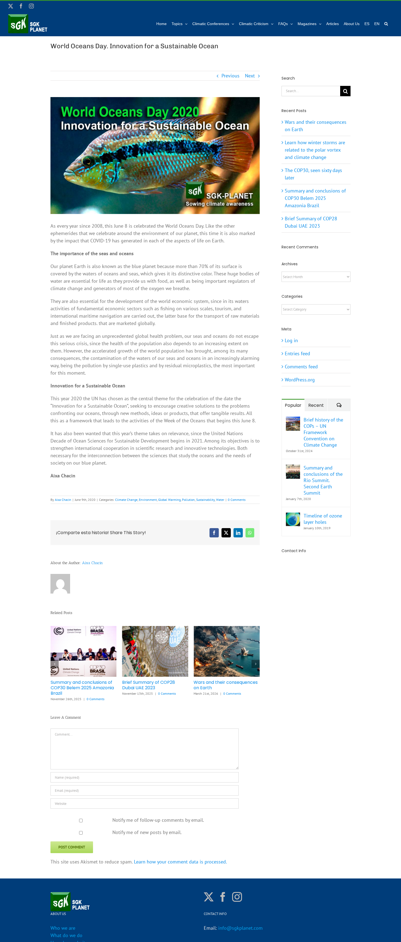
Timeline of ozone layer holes (323, 519)
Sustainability (205, 500)
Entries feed (297, 353)
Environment (148, 500)
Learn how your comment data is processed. (180, 862)
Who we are (62, 928)
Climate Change (126, 500)
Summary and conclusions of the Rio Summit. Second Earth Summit (323, 480)
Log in (291, 340)
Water (220, 500)
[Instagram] (237, 897)
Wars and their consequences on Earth (226, 685)
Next (250, 76)
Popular (293, 405)
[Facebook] (223, 897)
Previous (231, 76)
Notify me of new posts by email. (147, 832)
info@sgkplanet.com (240, 928)
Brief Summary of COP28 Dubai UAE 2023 (148, 685)
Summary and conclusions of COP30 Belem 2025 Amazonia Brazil (82, 687)
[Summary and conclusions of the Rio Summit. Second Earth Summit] (293, 468)
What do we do (66, 935)
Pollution (188, 500)
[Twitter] (209, 897)
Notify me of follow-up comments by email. (158, 820)
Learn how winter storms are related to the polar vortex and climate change (315, 149)
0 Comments (237, 500)
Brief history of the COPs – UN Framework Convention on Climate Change (323, 432)
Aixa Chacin (63, 500)
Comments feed (301, 366)
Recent (316, 405)
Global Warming (169, 500)
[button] (386, 23)
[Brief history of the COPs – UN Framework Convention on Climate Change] (293, 420)
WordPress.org (300, 380)
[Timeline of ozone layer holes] (293, 516)
